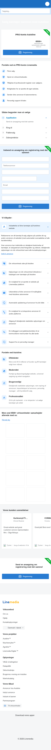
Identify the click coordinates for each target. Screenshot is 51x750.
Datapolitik (7, 666)
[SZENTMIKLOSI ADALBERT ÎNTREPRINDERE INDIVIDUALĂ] (35, 462)
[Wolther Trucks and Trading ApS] (35, 494)
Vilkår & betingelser (10, 662)
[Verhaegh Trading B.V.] (35, 446)
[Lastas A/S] (35, 430)
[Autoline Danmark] (15, 4)
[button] (47, 4)
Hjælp (5, 618)
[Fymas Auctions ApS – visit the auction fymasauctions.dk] (15, 494)
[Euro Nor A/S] (15, 430)
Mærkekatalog (8, 678)
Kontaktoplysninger (10, 622)
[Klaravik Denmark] (15, 478)
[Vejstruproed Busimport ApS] (15, 446)
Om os (5, 614)
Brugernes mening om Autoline (15, 674)
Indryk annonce (7, 254)
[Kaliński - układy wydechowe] (35, 478)
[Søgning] (47, 11)
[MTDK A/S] (15, 462)
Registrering (27, 52)
